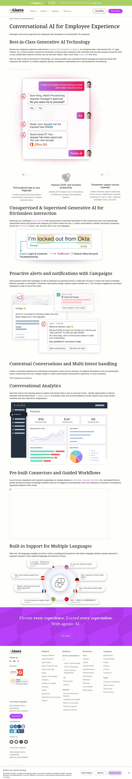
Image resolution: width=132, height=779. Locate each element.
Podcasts (86, 683)
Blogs (85, 655)
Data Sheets (87, 676)
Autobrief (45, 687)
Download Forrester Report (22, 67)
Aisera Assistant (48, 659)
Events (105, 662)
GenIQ (44, 690)
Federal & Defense (70, 710)
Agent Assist (46, 662)
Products (16, 18)
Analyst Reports (89, 669)
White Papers (88, 690)
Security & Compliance (111, 682)
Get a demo (115, 11)
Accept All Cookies (115, 773)
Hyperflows (46, 694)
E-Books (86, 659)
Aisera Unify (46, 669)
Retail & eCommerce (70, 703)
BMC (97, 480)
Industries (65, 689)
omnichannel (24, 226)
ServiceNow (76, 480)
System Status (108, 685)
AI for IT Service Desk (72, 663)
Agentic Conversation (49, 676)
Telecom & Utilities (70, 706)
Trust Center (107, 689)
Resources (67, 11)
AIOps (44, 673)
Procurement (68, 681)
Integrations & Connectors (51, 697)
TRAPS (44, 700)
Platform (33, 11)
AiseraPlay (99, 11)
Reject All (100, 773)
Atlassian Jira (88, 480)
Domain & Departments (70, 655)
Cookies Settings (86, 773)
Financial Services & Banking (70, 695)
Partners (106, 666)
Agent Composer (48, 666)
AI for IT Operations (71, 667)
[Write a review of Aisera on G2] (16, 675)
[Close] (129, 773)
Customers (55, 11)
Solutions (44, 11)
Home (11, 18)
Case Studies (88, 687)
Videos (85, 662)
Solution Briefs (88, 666)
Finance (66, 684)
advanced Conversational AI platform (64, 49)
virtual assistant (38, 221)
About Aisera (108, 655)
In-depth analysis (43, 396)
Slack (109, 197)
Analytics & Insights (49, 683)
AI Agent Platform (48, 655)
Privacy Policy (108, 692)
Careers (106, 669)
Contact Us (107, 673)
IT (64, 659)
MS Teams (102, 197)
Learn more (96, 3)
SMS (87, 55)
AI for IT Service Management (70, 671)
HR (64, 678)
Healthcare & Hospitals (71, 699)
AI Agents (45, 680)
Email (81, 55)
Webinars (86, 680)
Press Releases (109, 659)
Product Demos (88, 673)
